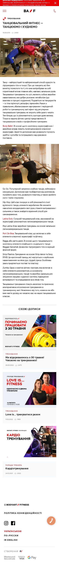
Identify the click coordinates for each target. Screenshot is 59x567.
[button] (4, 10)
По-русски (11, 536)
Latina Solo (8, 219)
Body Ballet (8, 126)
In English (11, 540)
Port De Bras (8, 234)
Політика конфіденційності (23, 513)
